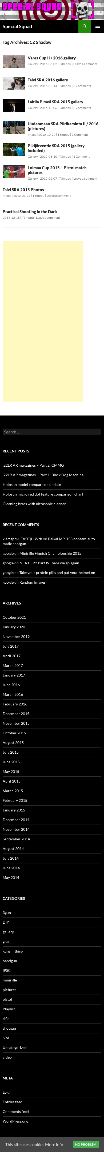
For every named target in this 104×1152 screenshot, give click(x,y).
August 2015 (13, 742)
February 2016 (15, 704)
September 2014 (16, 839)
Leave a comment (85, 64)
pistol (7, 999)
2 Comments (82, 108)
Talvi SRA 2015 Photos (23, 189)
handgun (10, 960)
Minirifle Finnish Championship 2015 (50, 553)
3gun (7, 912)
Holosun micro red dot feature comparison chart (43, 494)
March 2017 (13, 665)
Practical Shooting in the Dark (30, 211)
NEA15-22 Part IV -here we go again (49, 563)
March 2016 (13, 694)
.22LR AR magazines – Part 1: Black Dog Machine (43, 475)
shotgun (9, 1028)
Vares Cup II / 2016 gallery (52, 57)
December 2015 (16, 713)
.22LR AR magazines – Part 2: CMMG (33, 465)
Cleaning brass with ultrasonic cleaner (34, 503)
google (8, 553)
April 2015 (12, 781)
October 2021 (14, 617)
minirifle (10, 980)
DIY (6, 922)
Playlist (9, 1009)
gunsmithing (13, 951)
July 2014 (11, 858)
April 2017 (12, 656)
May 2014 (11, 877)
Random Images (32, 582)
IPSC (7, 970)
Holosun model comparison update (32, 484)
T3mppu (65, 64)
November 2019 (16, 636)
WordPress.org (15, 1121)
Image (32, 135)
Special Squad (17, 26)
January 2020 (14, 627)
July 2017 (11, 646)
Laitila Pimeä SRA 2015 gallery (55, 101)
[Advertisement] (43, 321)
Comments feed (16, 1111)
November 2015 (16, 723)
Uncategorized (15, 1047)
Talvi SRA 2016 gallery (48, 79)
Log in (8, 1092)
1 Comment (80, 135)
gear (6, 941)
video (7, 1057)
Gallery (33, 64)
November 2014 (16, 829)
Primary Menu (97, 26)
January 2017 (14, 675)
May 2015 (11, 771)
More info (54, 1144)
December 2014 (16, 819)
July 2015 (11, 752)
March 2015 (13, 790)
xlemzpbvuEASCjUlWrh (22, 539)
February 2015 (15, 800)
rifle (6, 1018)
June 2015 (11, 762)
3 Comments (82, 86)
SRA (6, 1038)
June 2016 (11, 684)
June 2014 (11, 868)
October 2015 (14, 733)
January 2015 (14, 810)
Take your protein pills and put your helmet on (57, 572)
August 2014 (13, 848)
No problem (85, 1144)
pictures (9, 989)
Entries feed (12, 1102)
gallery (8, 932)
